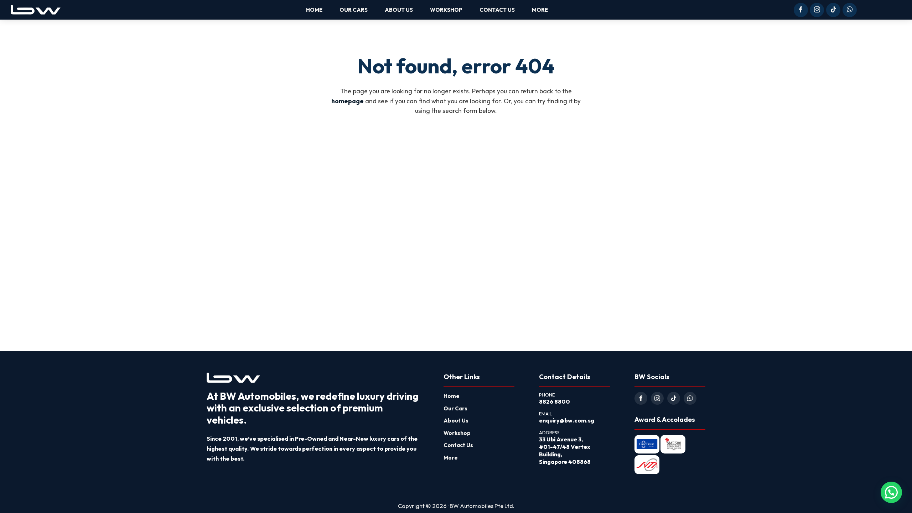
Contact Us (458, 445)
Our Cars (455, 408)
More (451, 457)
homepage (347, 101)
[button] (891, 492)
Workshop (457, 433)
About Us (456, 420)
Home (452, 396)
